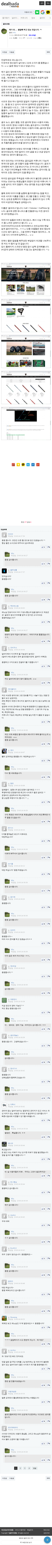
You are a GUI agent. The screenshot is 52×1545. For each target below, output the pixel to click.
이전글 (4, 52)
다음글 (11, 52)
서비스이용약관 (20, 1530)
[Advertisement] (26, 494)
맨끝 (34, 1468)
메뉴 (48, 3)
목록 (48, 52)
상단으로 (47, 1533)
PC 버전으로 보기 (26, 1542)
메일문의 (30, 1530)
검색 (42, 3)
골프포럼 (6, 24)
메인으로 (47, 1530)
